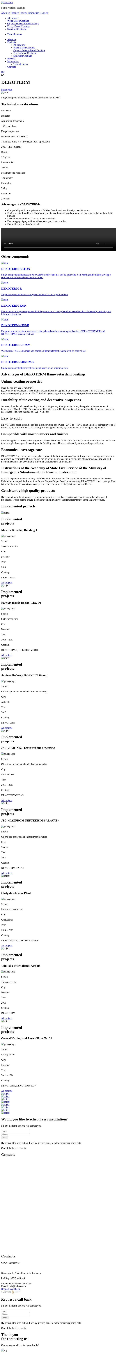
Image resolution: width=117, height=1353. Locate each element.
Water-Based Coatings (18, 21)
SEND (5, 1317)
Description (6, 89)
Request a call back (10, 1289)
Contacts (44, 13)
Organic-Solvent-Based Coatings (23, 23)
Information (33, 13)
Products (15, 13)
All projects (6, 582)
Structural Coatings (16, 29)
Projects (23, 13)
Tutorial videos (14, 34)
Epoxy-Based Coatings (18, 26)
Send (4, 1137)
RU (3, 72)
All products (13, 18)
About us (5, 13)
